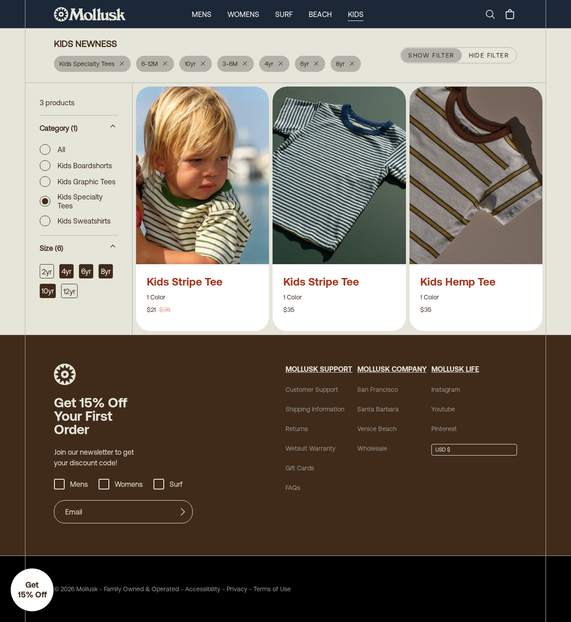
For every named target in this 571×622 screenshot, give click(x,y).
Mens (201, 14)
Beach (320, 14)
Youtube (443, 409)
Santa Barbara (378, 409)
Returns (297, 428)
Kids (356, 14)
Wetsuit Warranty (310, 448)
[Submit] (183, 511)
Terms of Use (272, 589)
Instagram (445, 389)
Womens (243, 14)
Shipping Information (315, 409)
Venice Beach (377, 428)
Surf (284, 14)
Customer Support (312, 389)
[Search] (494, 14)
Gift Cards (300, 468)
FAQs (293, 487)
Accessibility (199, 589)
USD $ (442, 450)
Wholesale (372, 448)
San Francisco (377, 389)
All (61, 149)
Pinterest (444, 428)
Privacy (237, 589)
